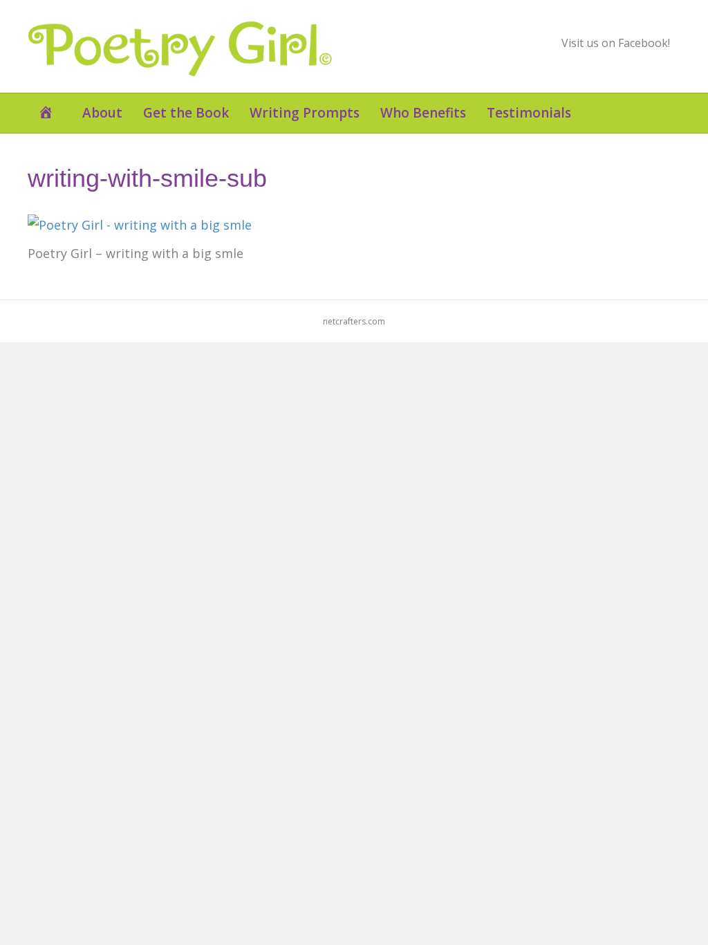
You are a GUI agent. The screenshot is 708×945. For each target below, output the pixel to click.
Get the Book (186, 113)
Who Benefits (423, 113)
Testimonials (529, 113)
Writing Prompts (305, 113)
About (102, 113)
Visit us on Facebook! (615, 43)
